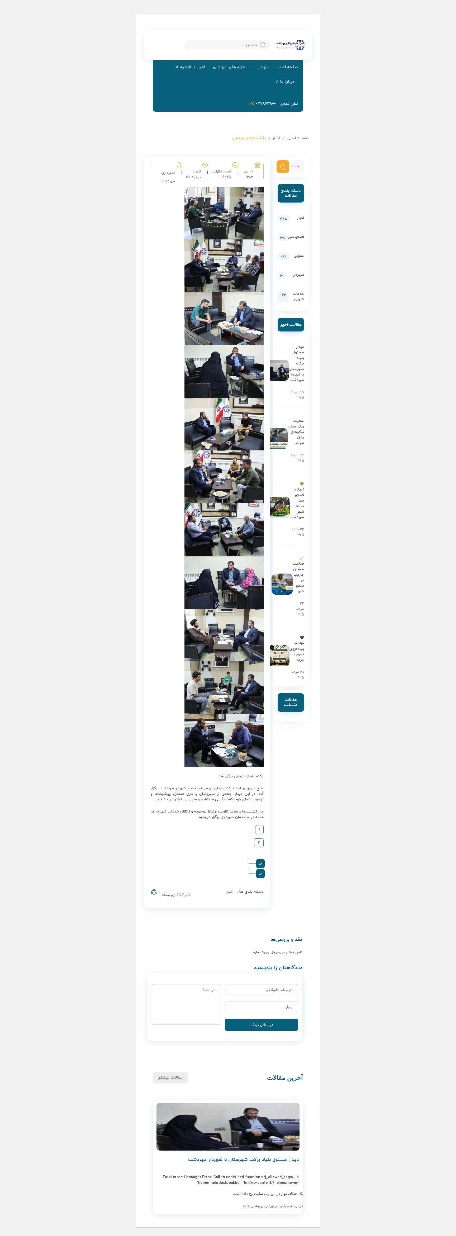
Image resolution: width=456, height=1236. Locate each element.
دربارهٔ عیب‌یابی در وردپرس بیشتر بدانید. (272, 1206)
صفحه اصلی (287, 67)
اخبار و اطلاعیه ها (189, 67)
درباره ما (287, 82)
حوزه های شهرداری (229, 67)
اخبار (276, 138)
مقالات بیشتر (170, 1077)
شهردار (263, 67)
